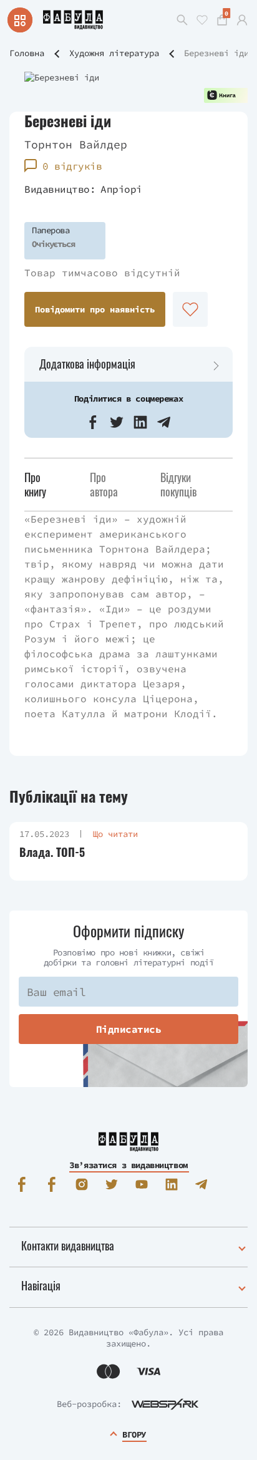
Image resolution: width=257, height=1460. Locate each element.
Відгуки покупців (178, 484)
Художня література (114, 53)
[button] (93, 422)
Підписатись (129, 1029)
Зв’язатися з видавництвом (128, 1165)
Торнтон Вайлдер (75, 144)
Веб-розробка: (89, 1403)
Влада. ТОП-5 (52, 852)
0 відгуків (72, 166)
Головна (26, 53)
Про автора (104, 484)
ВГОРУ (134, 1434)
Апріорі (121, 189)
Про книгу (35, 484)
